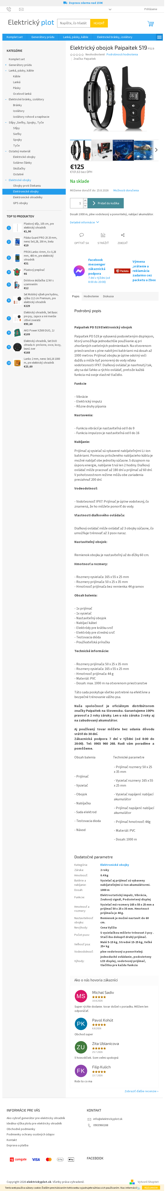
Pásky (17, 88)
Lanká (16, 82)
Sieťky (17, 134)
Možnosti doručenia (126, 191)
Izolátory (18, 111)
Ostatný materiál (19, 151)
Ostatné (18, 174)
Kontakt (12, 1140)
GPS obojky (20, 203)
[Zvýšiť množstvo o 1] (85, 200)
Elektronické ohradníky (28, 197)
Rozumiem (151, 1187)
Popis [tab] (75, 296)
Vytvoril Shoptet (148, 1182)
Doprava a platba (17, 1145)
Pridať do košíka (108, 203)
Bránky (17, 105)
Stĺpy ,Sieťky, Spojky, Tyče (26, 122)
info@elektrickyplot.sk (107, 1119)
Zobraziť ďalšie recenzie (140, 1091)
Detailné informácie (82, 222)
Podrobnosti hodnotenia (122, 55)
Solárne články (22, 163)
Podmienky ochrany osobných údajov (31, 1134)
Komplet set (17, 59)
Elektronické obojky (26, 191)
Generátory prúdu (20, 65)
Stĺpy (16, 128)
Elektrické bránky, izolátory (26, 99)
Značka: (84, 59)
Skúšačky (19, 168)
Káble (16, 76)
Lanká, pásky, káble (21, 71)
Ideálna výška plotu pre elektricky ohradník (34, 1123)
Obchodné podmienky (21, 1129)
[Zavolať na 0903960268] (13, 9)
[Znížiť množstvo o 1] (85, 205)
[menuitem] (14, 37)
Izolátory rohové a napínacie (31, 117)
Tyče (16, 145)
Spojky (17, 140)
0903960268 (100, 1125)
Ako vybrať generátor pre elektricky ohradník (36, 1118)
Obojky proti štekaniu (27, 186)
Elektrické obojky (24, 157)
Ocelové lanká (22, 94)
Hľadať (99, 23)
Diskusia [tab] (108, 296)
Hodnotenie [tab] (91, 296)
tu (138, 1188)
